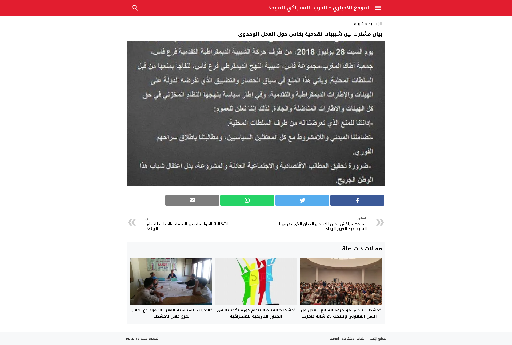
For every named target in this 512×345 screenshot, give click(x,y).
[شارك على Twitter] (302, 200)
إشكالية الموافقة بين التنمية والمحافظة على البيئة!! (186, 224)
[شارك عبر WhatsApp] (247, 200)
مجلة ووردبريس (136, 338)
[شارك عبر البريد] (192, 200)
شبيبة (359, 23)
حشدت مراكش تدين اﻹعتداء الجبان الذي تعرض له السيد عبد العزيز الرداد (321, 224)
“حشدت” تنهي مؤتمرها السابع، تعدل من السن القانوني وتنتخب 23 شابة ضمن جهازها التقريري (341, 316)
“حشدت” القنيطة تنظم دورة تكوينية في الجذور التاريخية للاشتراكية (256, 313)
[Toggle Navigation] (379, 9)
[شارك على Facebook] (357, 200)
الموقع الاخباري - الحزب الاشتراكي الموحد (319, 8)
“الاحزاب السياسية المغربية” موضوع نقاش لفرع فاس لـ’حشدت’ (171, 313)
